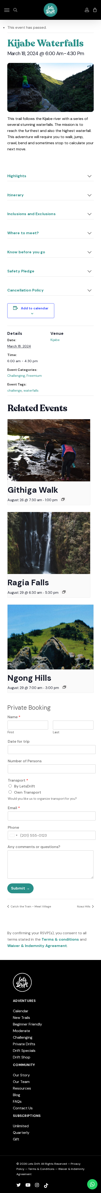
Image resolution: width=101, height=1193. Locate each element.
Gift (16, 1139)
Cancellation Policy (25, 290)
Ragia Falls (28, 582)
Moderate (21, 1030)
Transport (18, 780)
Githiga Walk (33, 490)
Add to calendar (34, 308)
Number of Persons (25, 761)
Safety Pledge (20, 271)
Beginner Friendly (27, 1024)
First (11, 732)
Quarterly (21, 1132)
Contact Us (23, 1108)
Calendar (20, 1011)
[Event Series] (63, 499)
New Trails (21, 1017)
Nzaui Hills (84, 906)
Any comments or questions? (34, 847)
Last (56, 732)
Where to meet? (23, 232)
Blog (16, 1094)
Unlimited (21, 1125)
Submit (18, 888)
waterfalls (31, 390)
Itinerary (15, 195)
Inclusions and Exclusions (31, 213)
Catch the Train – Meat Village (30, 906)
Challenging (16, 375)
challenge (14, 390)
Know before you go (26, 252)
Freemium (34, 375)
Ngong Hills (29, 678)
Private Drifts (24, 1043)
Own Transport (27, 792)
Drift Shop (21, 1057)
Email (14, 808)
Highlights (17, 175)
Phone (13, 827)
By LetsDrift (24, 786)
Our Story (21, 1075)
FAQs (17, 1101)
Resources (22, 1088)
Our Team (21, 1081)
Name (14, 717)
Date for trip (19, 741)
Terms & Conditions (41, 1169)
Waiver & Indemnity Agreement (37, 945)
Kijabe (55, 340)
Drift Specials (24, 1050)
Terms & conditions (60, 939)
